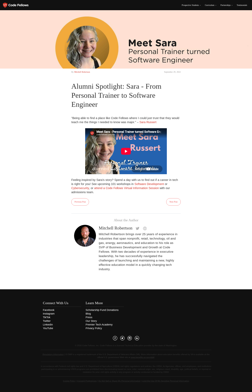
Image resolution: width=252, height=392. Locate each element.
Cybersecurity (80, 188)
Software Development (149, 184)
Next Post (173, 202)
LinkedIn (48, 324)
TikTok (46, 317)
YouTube (48, 328)
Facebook (48, 310)
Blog (88, 313)
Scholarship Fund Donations (102, 310)
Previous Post (80, 202)
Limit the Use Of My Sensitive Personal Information (165, 381)
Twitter (47, 320)
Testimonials (242, 5)
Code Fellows (15, 5)
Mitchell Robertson (82, 72)
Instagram (49, 313)
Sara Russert (147, 122)
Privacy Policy (94, 328)
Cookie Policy (69, 381)
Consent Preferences (87, 381)
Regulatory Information (53, 354)
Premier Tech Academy (99, 324)
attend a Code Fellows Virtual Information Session (126, 188)
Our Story (91, 320)
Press (89, 317)
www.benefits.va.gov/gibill (142, 357)
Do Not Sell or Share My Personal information (119, 381)
